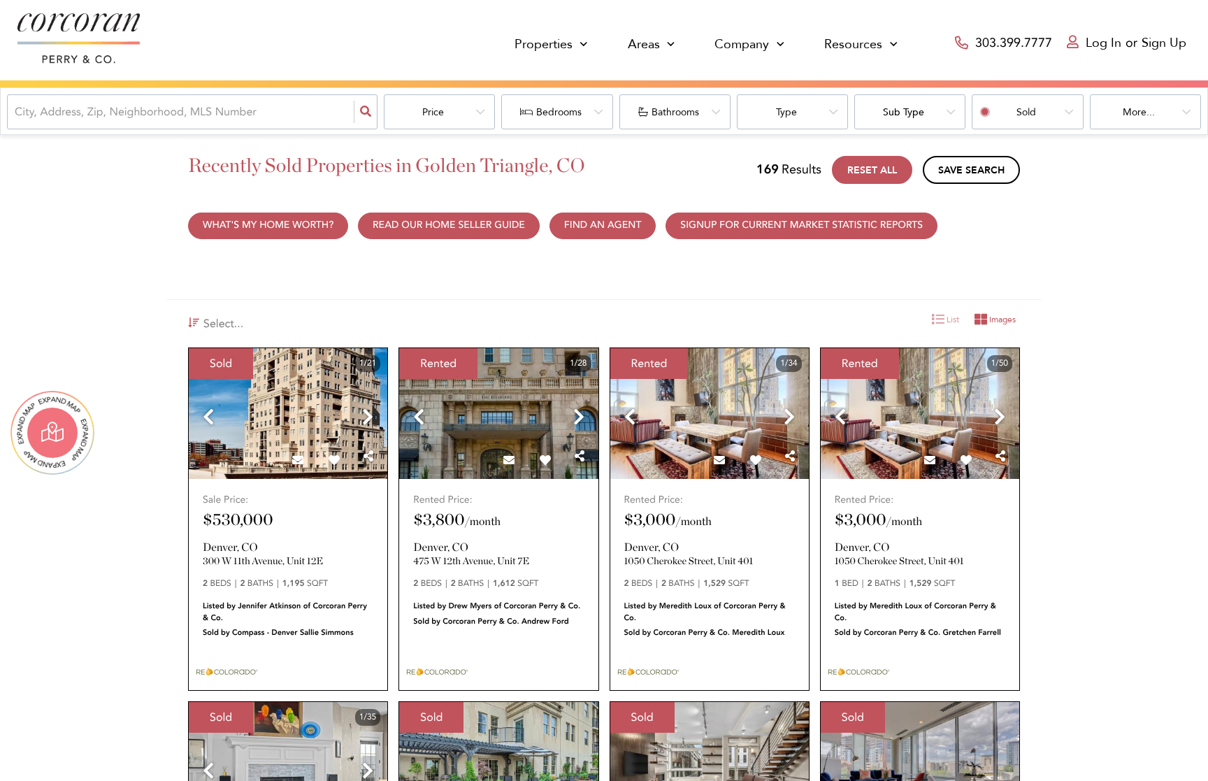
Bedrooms (559, 112)
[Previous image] (208, 418)
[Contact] (298, 461)
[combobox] (16, 111)
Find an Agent (603, 225)
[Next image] (367, 418)
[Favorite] (334, 461)
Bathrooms (675, 112)
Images (1001, 319)
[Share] (368, 457)
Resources (853, 44)
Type (786, 112)
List (951, 319)
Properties (544, 44)
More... (1139, 112)
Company (741, 44)
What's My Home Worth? (268, 225)
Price (433, 112)
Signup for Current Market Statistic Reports (801, 225)
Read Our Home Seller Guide (449, 225)
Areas (644, 44)
